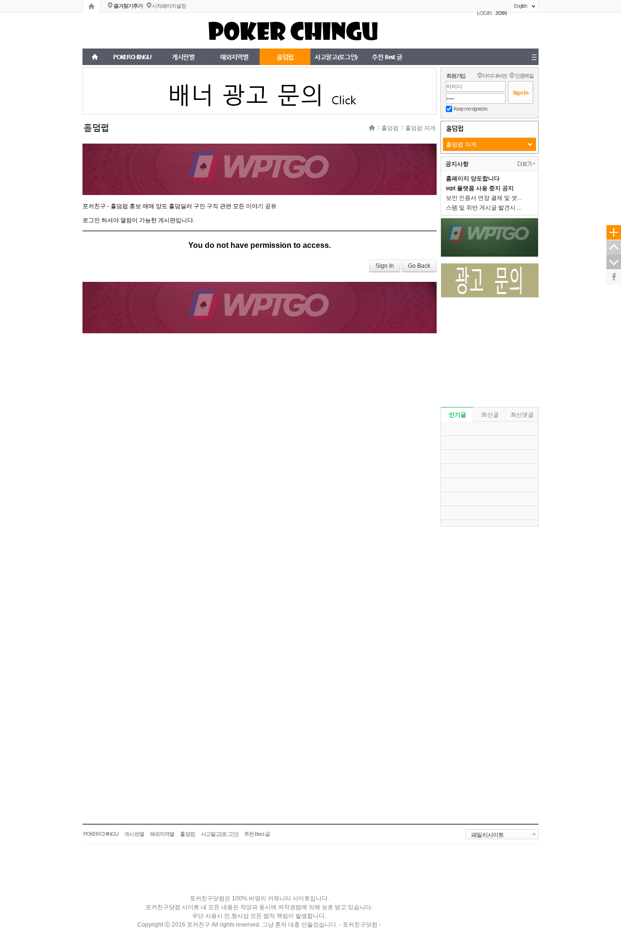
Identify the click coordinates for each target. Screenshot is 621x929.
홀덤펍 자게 (420, 128)
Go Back (419, 265)
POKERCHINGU (100, 834)
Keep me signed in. (471, 109)
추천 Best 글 (257, 834)
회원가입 (455, 76)
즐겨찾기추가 (128, 6)
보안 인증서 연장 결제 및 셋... (484, 198)
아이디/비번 (494, 76)
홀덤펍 (390, 128)
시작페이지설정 (168, 6)
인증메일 (524, 76)
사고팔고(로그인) (219, 834)
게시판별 (134, 834)
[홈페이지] (91, 6)
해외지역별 (162, 834)
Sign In (385, 265)
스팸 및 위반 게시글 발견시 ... (484, 207)
